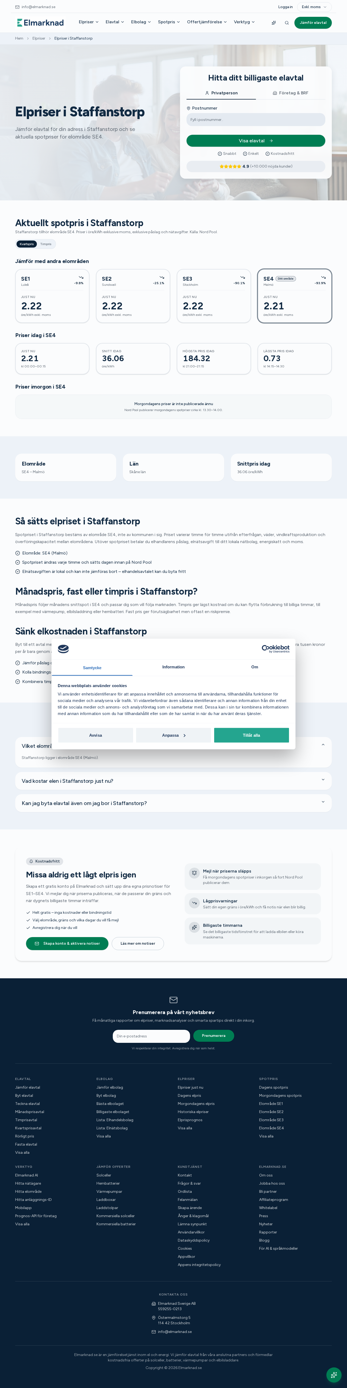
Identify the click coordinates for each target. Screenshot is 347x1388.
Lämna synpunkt (192, 1224)
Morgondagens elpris (196, 1103)
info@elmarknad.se (175, 1331)
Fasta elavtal (26, 1144)
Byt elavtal (24, 1095)
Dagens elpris (189, 1095)
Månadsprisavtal (29, 1112)
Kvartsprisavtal (28, 1128)
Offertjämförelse (204, 21)
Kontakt (185, 1175)
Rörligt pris (24, 1136)
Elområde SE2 (271, 1112)
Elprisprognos (190, 1120)
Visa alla (22, 1152)
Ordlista (185, 1191)
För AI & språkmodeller (278, 1248)
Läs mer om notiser (138, 943)
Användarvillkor (191, 1232)
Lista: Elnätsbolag (112, 1128)
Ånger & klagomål (193, 1216)
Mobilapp (23, 1208)
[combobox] (314, 7)
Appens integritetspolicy (199, 1264)
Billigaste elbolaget (113, 1112)
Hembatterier (108, 1183)
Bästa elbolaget (110, 1103)
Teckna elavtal (27, 1103)
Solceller (104, 1175)
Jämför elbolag (110, 1087)
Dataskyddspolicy (194, 1240)
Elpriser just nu (190, 1087)
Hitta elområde (28, 1191)
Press (263, 1216)
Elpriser (86, 21)
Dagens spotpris (273, 1087)
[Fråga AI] (273, 22)
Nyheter (266, 1224)
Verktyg (242, 21)
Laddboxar (106, 1199)
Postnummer (204, 108)
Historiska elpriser (193, 1112)
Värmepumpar (109, 1191)
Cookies (185, 1248)
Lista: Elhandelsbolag (115, 1120)
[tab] (221, 93)
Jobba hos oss (272, 1183)
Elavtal (112, 21)
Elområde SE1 (271, 1103)
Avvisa (95, 735)
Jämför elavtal (313, 22)
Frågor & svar (189, 1183)
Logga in (285, 7)
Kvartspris (27, 244)
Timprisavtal (26, 1120)
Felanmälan (188, 1199)
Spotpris (166, 21)
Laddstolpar (107, 1208)
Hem (19, 38)
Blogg (264, 1240)
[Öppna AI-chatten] (334, 1375)
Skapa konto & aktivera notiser (71, 943)
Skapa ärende (190, 1208)
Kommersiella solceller (116, 1216)
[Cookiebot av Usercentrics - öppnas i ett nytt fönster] (266, 649)
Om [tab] (254, 667)
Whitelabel (268, 1208)
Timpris (45, 244)
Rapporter (268, 1232)
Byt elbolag (106, 1095)
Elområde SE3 (271, 1120)
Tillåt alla (251, 735)
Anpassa (170, 735)
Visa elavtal (252, 141)
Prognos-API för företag (36, 1216)
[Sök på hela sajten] (286, 22)
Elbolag (138, 21)
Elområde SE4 (271, 1128)
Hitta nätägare (28, 1183)
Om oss (266, 1175)
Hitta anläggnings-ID (33, 1199)
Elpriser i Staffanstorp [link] (73, 38)
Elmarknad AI (26, 1175)
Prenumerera (214, 1035)
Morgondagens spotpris (280, 1095)
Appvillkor (186, 1256)
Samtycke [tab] (92, 667)
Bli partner (268, 1191)
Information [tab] (173, 667)
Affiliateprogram (273, 1199)
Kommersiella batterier (116, 1224)
